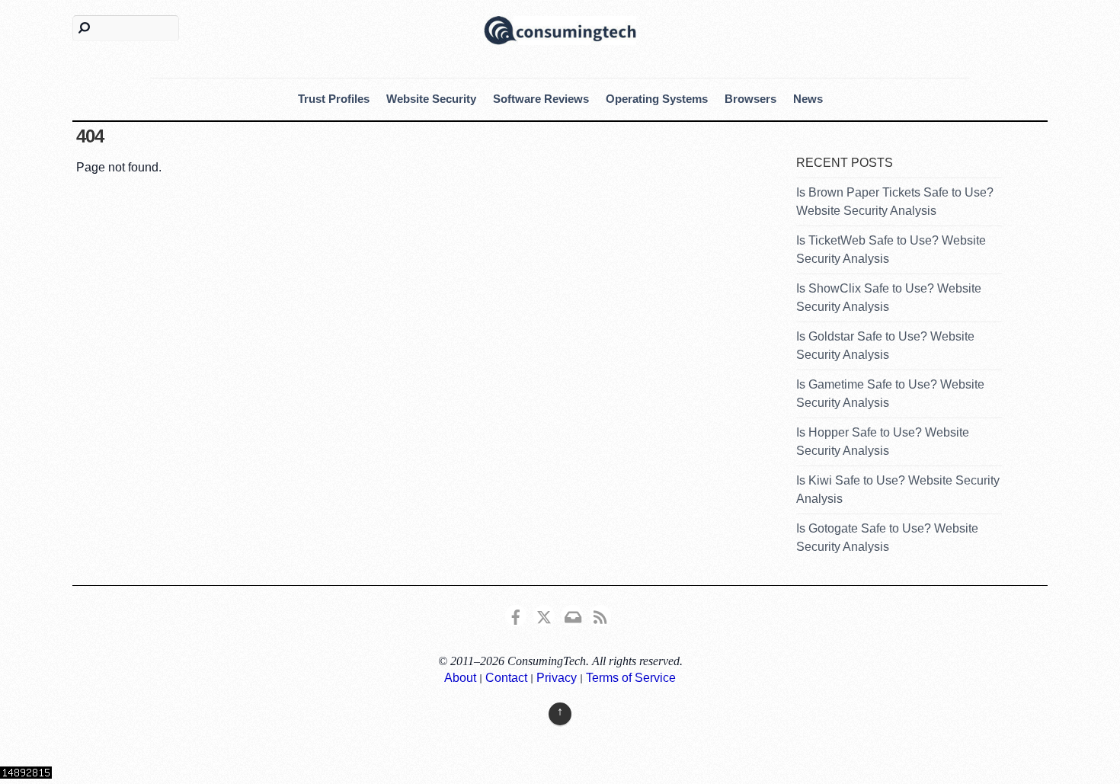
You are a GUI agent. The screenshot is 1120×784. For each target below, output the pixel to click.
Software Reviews (541, 98)
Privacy (556, 677)
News (808, 98)
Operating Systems (657, 98)
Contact (506, 677)
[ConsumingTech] (560, 28)
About (460, 677)
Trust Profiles (334, 98)
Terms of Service (631, 677)
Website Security (431, 98)
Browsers (750, 98)
